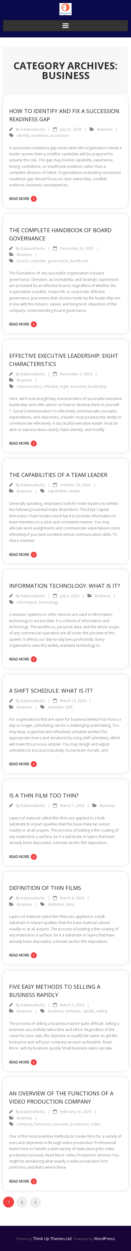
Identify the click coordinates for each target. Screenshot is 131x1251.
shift (69, 707)
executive (78, 386)
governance (58, 261)
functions (43, 1124)
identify (23, 135)
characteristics (29, 386)
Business (104, 129)
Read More (19, 198)
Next (35, 1202)
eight (64, 386)
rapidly (88, 1011)
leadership (97, 386)
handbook (79, 261)
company (25, 1124)
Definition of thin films (45, 887)
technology (48, 602)
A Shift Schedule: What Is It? (51, 690)
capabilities (58, 491)
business (55, 1011)
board (22, 261)
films (70, 904)
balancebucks (33, 129)
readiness (39, 135)
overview (60, 1124)
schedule (55, 707)
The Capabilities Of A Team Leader (58, 474)
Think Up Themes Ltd (52, 1238)
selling (101, 1011)
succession (59, 135)
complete (38, 261)
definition (56, 904)
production (79, 1124)
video (96, 1124)
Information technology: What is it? (64, 585)
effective (51, 386)
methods (72, 1011)
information (27, 602)
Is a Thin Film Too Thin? (44, 795)
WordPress (104, 1238)
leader (75, 491)
